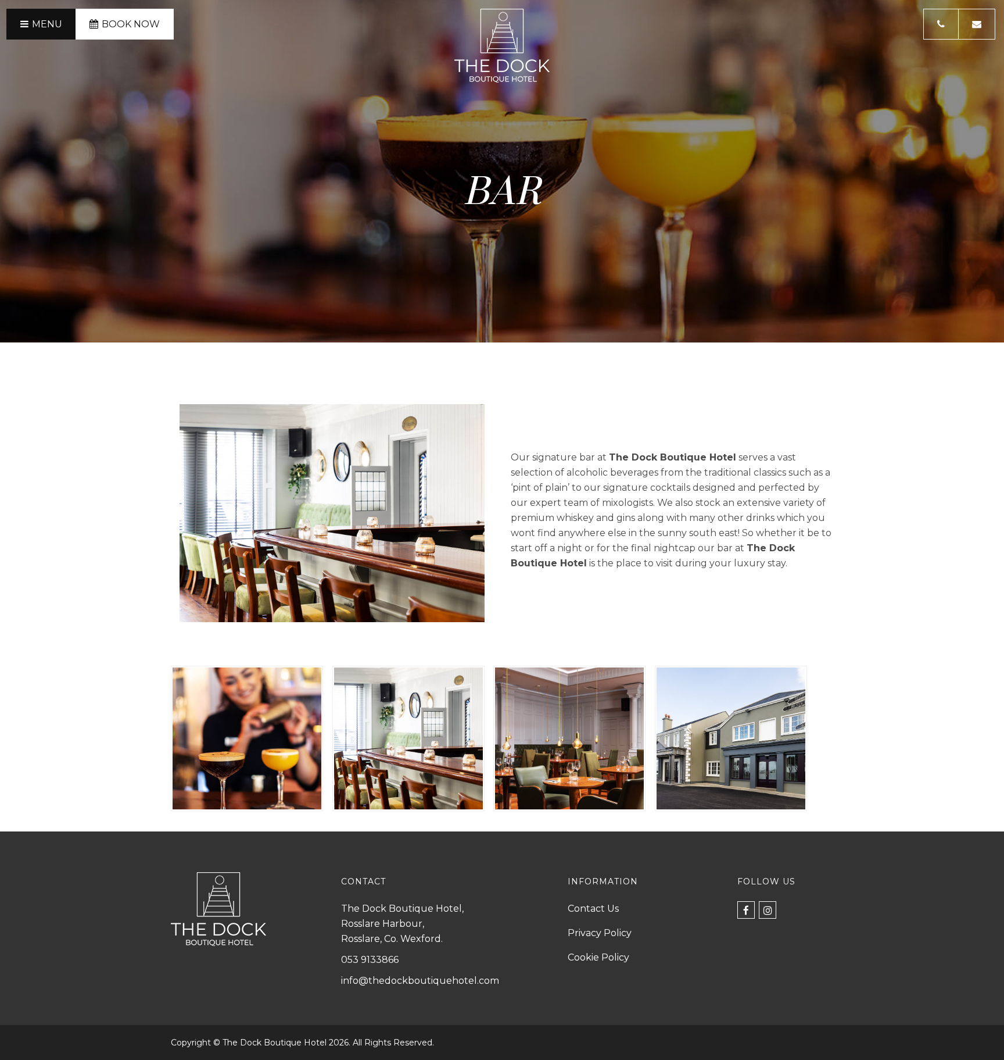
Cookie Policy (598, 957)
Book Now (131, 24)
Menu (47, 24)
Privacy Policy (600, 932)
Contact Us (593, 908)
